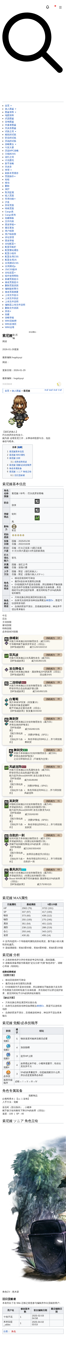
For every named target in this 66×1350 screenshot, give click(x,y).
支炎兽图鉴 (10, 128)
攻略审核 (9, 317)
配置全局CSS (11, 256)
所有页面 (9, 205)
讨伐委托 (9, 160)
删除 (7, 186)
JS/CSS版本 (11, 269)
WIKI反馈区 (10, 324)
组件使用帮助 (11, 276)
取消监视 (9, 192)
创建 (7, 314)
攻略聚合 (10, 144)
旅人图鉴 (10, 109)
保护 (7, 189)
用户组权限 (10, 234)
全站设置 (9, 272)
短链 (7, 179)
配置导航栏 (10, 247)
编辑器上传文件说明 (15, 304)
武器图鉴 (9, 118)
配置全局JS (10, 259)
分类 (5, 1331)
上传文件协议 (11, 298)
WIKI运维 (9, 327)
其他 (7, 311)
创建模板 (9, 218)
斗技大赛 (9, 147)
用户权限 (9, 231)
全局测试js (10, 266)
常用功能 (9, 198)
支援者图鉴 (10, 125)
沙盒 (7, 202)
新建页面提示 (11, 279)
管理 (7, 170)
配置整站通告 (11, 250)
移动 (7, 182)
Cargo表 (9, 211)
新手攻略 (9, 163)
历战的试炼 (10, 141)
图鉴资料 (10, 112)
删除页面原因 (11, 285)
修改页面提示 (11, 282)
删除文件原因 (11, 308)
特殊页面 (9, 208)
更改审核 (9, 224)
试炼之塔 (10, 131)
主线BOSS (10, 154)
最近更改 (9, 227)
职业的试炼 (10, 137)
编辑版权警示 (11, 288)
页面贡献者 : (7, 384)
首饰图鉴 (9, 121)
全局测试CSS (11, 263)
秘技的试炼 (10, 134)
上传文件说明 (11, 301)
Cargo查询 (10, 215)
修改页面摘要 (11, 292)
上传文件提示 (11, 295)
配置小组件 (10, 253)
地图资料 (9, 115)
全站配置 (9, 243)
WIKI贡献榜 (10, 320)
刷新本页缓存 (11, 173)
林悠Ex (49, 600)
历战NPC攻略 (12, 150)
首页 (7, 105)
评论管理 (9, 237)
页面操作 (9, 176)
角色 (13, 1331)
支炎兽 (8, 166)
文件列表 (9, 221)
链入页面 (9, 195)
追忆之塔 (9, 157)
